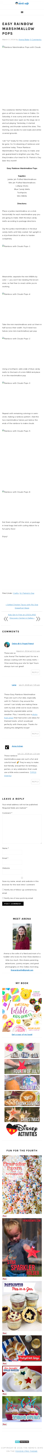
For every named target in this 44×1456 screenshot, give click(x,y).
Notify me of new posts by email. (18, 898)
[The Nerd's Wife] (22, 6)
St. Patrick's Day (27, 593)
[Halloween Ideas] (22, 1089)
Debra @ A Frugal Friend (23, 643)
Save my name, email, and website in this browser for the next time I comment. (20, 883)
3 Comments (35, 39)
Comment (7, 813)
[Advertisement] (22, 564)
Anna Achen (17, 746)
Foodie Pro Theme (26, 1451)
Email (5, 858)
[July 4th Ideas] (22, 1073)
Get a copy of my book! (22, 1034)
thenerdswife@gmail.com (22, 970)
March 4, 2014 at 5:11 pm (28, 651)
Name (5, 848)
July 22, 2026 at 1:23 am (28, 753)
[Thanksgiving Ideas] (22, 1105)
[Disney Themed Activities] (22, 1137)
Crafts (16, 593)
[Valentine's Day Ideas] (22, 1057)
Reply (35, 672)
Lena (14, 685)
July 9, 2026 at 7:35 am (29, 685)
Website (6, 868)
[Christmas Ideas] (22, 1121)
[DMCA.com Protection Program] (22, 1444)
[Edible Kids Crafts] (22, 1031)
